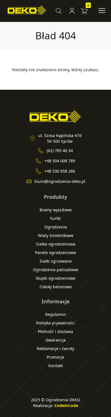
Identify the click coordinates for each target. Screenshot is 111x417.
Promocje (55, 357)
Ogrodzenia (55, 227)
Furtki (55, 218)
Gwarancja (56, 340)
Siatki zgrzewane (56, 261)
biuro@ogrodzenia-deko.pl (59, 181)
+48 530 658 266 (59, 171)
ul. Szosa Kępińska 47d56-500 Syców (60, 138)
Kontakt (55, 365)
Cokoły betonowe (56, 286)
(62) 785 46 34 (60, 150)
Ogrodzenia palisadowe (55, 269)
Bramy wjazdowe (56, 209)
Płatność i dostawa (55, 331)
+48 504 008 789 (59, 160)
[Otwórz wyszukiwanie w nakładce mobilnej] (58, 10)
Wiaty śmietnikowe (55, 235)
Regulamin (55, 314)
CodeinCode (66, 405)
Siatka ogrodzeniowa (55, 244)
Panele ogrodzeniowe (55, 252)
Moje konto (73, 11)
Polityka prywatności (55, 323)
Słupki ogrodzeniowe (55, 278)
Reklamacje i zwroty (55, 348)
